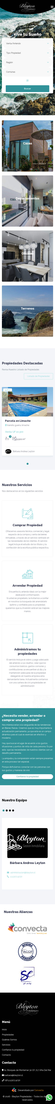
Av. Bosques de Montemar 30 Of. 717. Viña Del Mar (27, 1070)
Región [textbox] (9, 62)
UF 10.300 (14, 431)
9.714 (7, 390)
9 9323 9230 (16, 876)
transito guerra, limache (18, 425)
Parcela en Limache (18, 420)
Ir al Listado (28, 153)
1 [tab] (28, 464)
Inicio (4, 1029)
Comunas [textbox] (10, 72)
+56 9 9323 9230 (12, 1080)
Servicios (6, 1045)
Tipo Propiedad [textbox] (13, 53)
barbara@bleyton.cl (13, 1075)
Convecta (38, 1090)
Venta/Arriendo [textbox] (13, 43)
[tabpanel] (27, 422)
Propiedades (8, 1034)
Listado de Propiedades (38, 376)
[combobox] (27, 43)
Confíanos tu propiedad (27, 776)
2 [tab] (7, 810)
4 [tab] (13, 810)
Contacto (6, 1055)
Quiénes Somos (9, 1039)
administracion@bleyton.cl (22, 872)
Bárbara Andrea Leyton (27, 863)
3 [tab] (10, 810)
